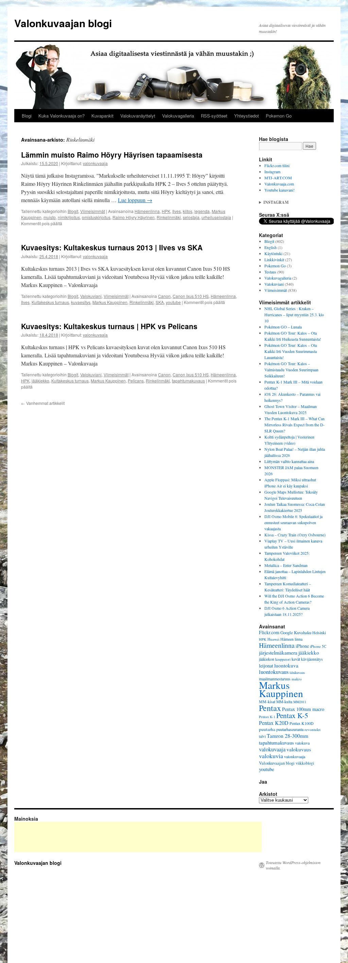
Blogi (27, 115)
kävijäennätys (312, 659)
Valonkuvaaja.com (279, 183)
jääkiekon (266, 659)
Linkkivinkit (274, 259)
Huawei (273, 639)
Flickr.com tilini (277, 165)
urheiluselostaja (216, 217)
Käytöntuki (273, 253)
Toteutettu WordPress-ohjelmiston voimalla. (293, 865)
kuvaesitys (80, 302)
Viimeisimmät (92, 211)
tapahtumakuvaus (188, 381)
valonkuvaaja (95, 163)
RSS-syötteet (214, 115)
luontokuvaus (274, 672)
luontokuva (286, 665)
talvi (262, 736)
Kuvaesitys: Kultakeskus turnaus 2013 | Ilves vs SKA (112, 247)
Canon (164, 296)
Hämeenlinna (147, 211)
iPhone (302, 646)
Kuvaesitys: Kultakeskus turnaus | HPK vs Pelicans (109, 326)
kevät (296, 659)
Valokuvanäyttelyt (137, 115)
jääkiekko (40, 381)
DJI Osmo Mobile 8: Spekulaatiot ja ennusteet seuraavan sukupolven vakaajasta (293, 522)
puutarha (267, 729)
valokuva (302, 743)
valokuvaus (298, 749)
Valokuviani (91, 296)
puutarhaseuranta (289, 729)
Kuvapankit (102, 115)
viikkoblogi (305, 763)
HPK (166, 211)
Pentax (270, 707)
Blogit (73, 211)
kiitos (187, 211)
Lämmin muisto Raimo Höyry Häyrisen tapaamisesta (112, 154)
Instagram (272, 171)
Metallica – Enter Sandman (286, 565)
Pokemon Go (279, 115)
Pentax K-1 (267, 716)
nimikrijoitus (69, 217)
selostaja (191, 217)
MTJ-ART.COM (278, 177)
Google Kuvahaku (295, 632)
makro (297, 678)
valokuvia (271, 756)
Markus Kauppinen (109, 302)
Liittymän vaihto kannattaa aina (289, 461)
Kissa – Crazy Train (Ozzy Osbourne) (295, 534)
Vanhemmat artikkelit (43, 403)
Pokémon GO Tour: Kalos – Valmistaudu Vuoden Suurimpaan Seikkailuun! (291, 369)
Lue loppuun (135, 199)
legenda (202, 211)
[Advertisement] (138, 837)
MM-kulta (284, 701)
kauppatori (283, 659)
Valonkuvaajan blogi (63, 23)
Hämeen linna (291, 639)
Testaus (270, 271)
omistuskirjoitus (96, 217)
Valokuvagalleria (178, 115)
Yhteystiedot (246, 115)
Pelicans (136, 381)
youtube (173, 302)
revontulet (312, 729)
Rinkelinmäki (169, 217)
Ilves (176, 211)
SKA (160, 302)
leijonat (266, 665)
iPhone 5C (318, 646)
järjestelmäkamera (278, 652)
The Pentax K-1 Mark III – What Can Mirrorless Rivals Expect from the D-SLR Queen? (294, 424)
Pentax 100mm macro (303, 709)
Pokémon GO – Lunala (283, 326)
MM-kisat (267, 701)
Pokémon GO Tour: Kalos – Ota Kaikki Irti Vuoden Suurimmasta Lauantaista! (290, 351)
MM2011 (299, 701)
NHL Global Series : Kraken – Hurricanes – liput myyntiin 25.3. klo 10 (294, 314)
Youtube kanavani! (279, 190)
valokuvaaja (272, 749)
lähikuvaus (297, 672)
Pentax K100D (302, 723)
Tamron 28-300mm (287, 735)
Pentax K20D (274, 722)
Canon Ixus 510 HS (191, 296)
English (270, 247)
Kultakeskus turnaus (50, 302)
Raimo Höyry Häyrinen (133, 217)
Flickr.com (269, 632)
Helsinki (319, 632)
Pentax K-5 (292, 715)
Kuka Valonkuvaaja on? (61, 115)
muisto (50, 217)
